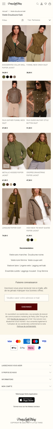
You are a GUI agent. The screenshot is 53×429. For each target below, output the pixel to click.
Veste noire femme (19, 260)
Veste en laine (13, 265)
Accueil (4, 11)
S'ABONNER (26, 307)
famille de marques (18, 319)
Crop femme (42, 271)
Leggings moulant (28, 271)
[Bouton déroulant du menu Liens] (3, 3)
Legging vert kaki (39, 265)
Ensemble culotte (12, 271)
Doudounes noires (36, 254)
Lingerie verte (25, 265)
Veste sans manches (18, 254)
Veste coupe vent (35, 260)
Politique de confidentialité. (26, 326)
